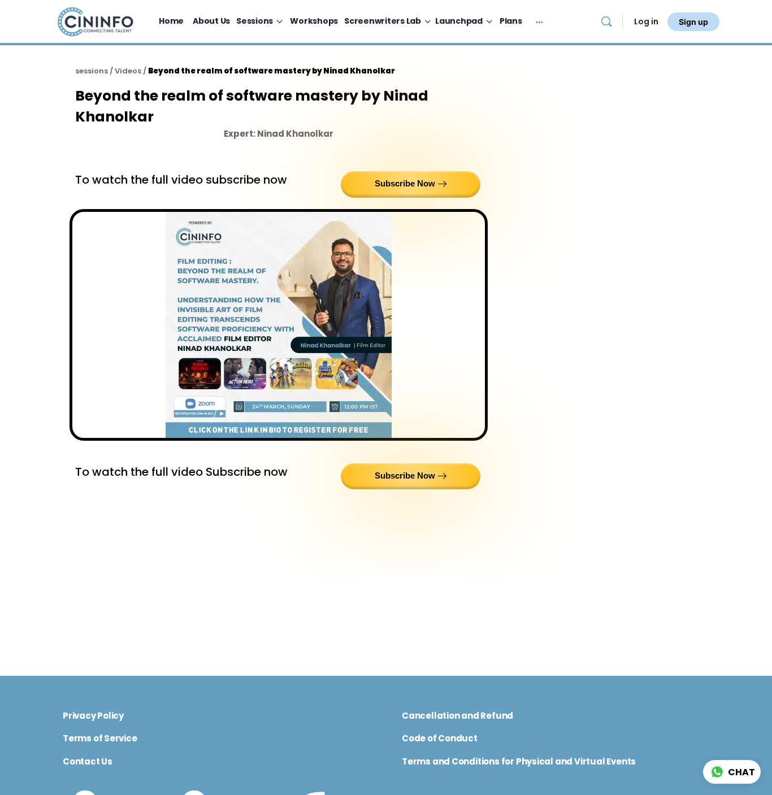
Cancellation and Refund (457, 716)
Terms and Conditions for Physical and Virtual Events (519, 761)
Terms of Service (100, 738)
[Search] (606, 21)
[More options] (539, 21)
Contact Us (87, 761)
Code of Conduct (440, 738)
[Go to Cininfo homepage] (95, 20)
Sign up (693, 22)
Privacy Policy (93, 716)
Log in (646, 21)
